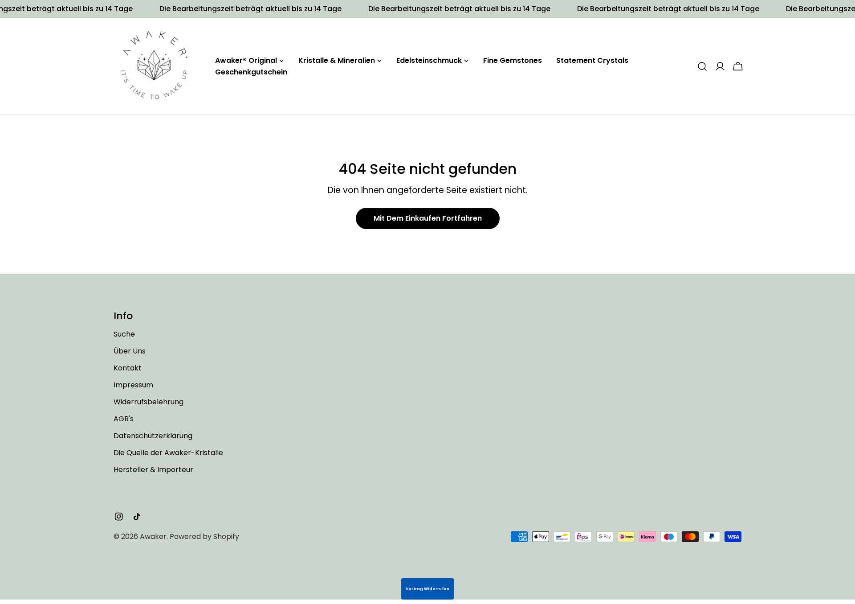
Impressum (133, 385)
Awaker (153, 536)
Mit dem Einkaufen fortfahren (428, 218)
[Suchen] (702, 66)
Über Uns (130, 351)
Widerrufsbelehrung (148, 402)
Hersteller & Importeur (153, 469)
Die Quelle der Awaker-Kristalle (168, 453)
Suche (124, 334)
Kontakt (128, 368)
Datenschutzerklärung (153, 436)
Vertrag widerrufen (427, 589)
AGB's (124, 419)
